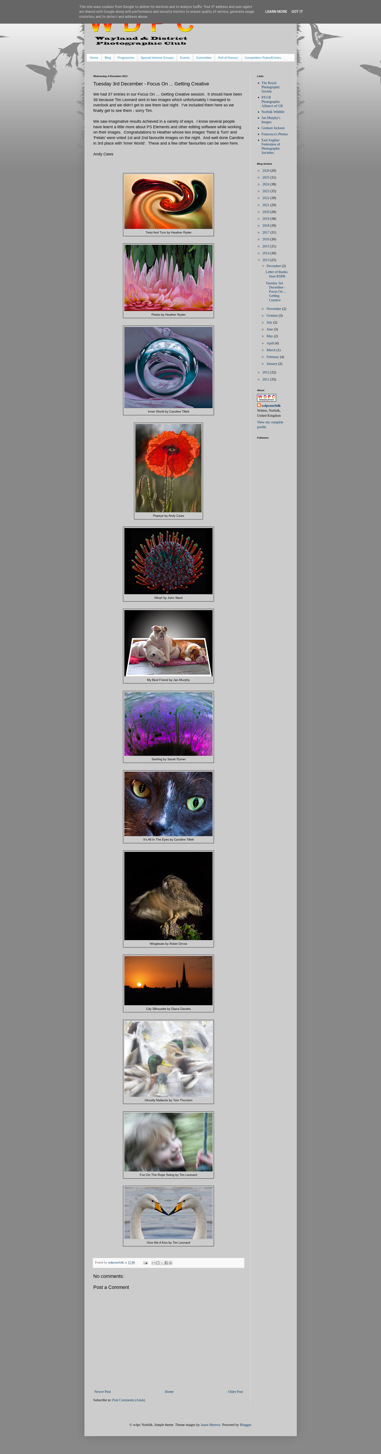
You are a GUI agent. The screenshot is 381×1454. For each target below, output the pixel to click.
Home (94, 57)
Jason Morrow (210, 1425)
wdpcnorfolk (271, 405)
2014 (266, 253)
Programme (126, 57)
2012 (266, 372)
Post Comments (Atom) (128, 1400)
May (270, 336)
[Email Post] (145, 1262)
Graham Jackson (273, 128)
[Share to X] (162, 1263)
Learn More (276, 11)
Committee (203, 57)
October (273, 315)
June (270, 329)
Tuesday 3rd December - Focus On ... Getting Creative (276, 291)
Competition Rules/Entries (263, 57)
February (273, 357)
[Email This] (153, 1263)
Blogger (245, 1425)
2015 (266, 246)
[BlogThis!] (158, 1263)
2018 (266, 225)
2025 (266, 177)
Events (185, 57)
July (270, 322)
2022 (266, 198)
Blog (108, 57)
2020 (266, 212)
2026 (266, 170)
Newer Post (102, 1392)
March (271, 350)
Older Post (235, 1392)
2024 (266, 184)
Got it (297, 11)
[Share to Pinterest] (170, 1263)
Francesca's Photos (274, 134)
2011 (266, 379)
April (271, 343)
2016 (266, 239)
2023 (266, 191)
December (274, 266)
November (274, 309)
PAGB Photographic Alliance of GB (272, 101)
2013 (266, 260)
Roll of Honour (228, 57)
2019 (266, 219)
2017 (266, 232)
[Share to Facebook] (166, 1263)
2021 (266, 205)
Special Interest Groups (157, 57)
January (272, 364)
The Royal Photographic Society (270, 87)
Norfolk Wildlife (272, 112)
